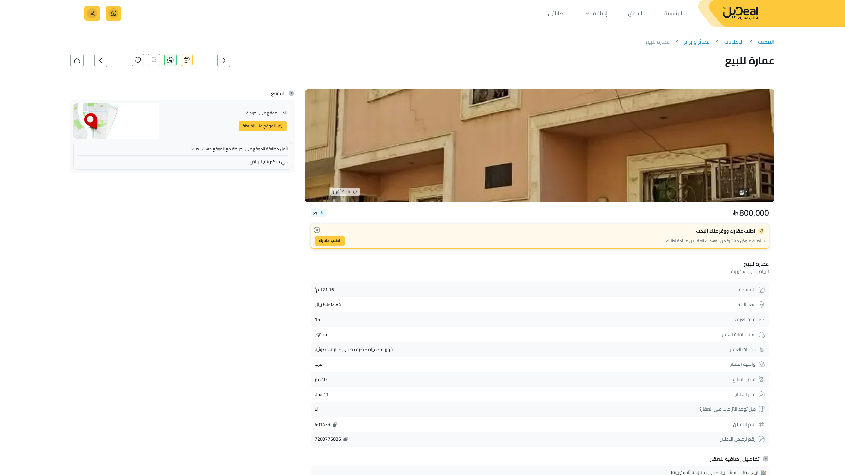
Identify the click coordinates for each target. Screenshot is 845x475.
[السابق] (232, 60)
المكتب (766, 42)
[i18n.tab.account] (92, 13)
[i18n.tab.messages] (113, 13)
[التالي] (109, 60)
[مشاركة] (76, 60)
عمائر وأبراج (697, 42)
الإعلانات (734, 42)
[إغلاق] (316, 230)
